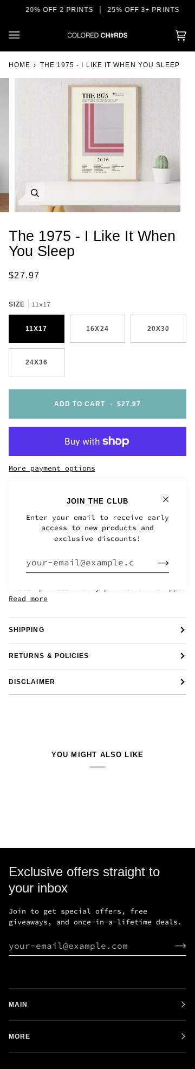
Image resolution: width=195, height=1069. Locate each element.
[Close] (170, 495)
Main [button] (18, 1004)
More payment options (52, 468)
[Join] (154, 562)
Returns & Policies (49, 656)
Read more (28, 598)
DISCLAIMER (32, 682)
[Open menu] (25, 35)
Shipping (26, 630)
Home (19, 65)
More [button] (19, 1036)
